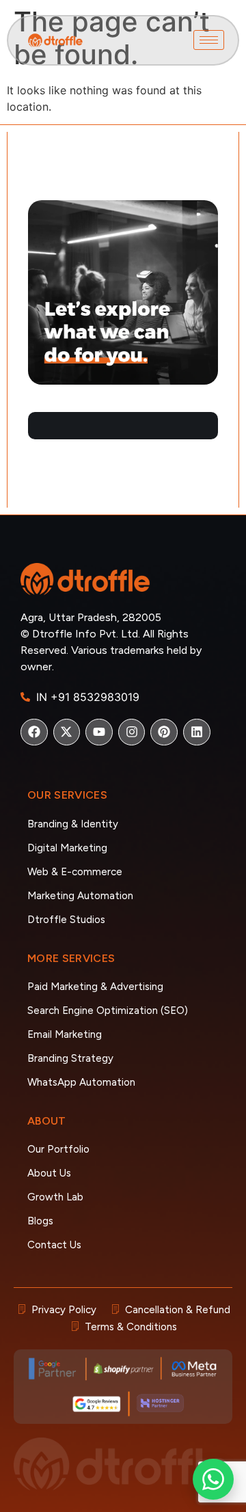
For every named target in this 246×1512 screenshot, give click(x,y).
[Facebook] (34, 732)
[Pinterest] (164, 732)
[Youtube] (99, 732)
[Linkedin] (196, 732)
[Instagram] (132, 732)
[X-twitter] (67, 732)
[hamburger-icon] (208, 40)
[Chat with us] (213, 1479)
